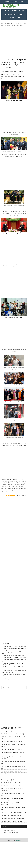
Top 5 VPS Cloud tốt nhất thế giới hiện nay (11, 741)
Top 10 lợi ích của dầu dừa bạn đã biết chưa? (12, 785)
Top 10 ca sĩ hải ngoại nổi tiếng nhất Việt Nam (12, 818)
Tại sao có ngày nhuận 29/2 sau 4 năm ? (11, 780)
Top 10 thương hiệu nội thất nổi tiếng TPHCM (12, 777)
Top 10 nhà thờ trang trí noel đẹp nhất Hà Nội (14, 655)
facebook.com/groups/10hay (15, 834)
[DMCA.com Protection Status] (3, 843)
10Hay (14, 6)
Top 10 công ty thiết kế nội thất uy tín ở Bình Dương (13, 812)
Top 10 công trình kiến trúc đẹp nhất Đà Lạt (11, 749)
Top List (9, 679)
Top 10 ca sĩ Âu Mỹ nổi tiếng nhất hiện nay (11, 821)
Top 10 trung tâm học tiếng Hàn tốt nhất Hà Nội (14, 657)
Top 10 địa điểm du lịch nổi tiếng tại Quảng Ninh (14, 646)
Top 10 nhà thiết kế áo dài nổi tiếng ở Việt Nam (12, 783)
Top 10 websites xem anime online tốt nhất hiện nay (13, 734)
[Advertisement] (14, 44)
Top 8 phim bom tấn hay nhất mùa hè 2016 (11, 815)
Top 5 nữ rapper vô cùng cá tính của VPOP (11, 774)
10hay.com (18, 840)
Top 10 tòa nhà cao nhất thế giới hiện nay (11, 771)
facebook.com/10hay (13, 832)
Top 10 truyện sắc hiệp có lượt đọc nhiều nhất (12, 731)
